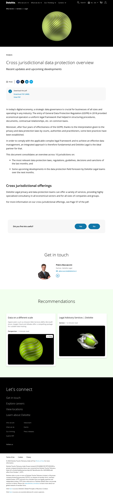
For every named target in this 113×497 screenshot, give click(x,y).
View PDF (17, 97)
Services (19, 8)
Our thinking (10, 431)
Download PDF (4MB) (21, 94)
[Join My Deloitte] (105, 3)
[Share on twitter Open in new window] (22, 82)
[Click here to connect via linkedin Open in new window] (57, 275)
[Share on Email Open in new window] (31, 82)
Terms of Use (10, 457)
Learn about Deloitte (18, 415)
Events (26, 427)
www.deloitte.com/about (32, 483)
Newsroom (27, 423)
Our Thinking (49, 3)
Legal (26, 8)
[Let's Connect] (101, 3)
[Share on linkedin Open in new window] (27, 82)
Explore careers (15, 403)
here (10, 489)
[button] (81, 2)
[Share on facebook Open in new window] (18, 82)
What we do (35, 3)
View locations (14, 409)
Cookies (20, 457)
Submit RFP (10, 436)
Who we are (22, 3)
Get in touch (13, 397)
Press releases (29, 431)
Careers (61, 3)
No (94, 226)
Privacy (28, 457)
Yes (80, 226)
